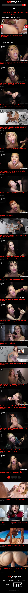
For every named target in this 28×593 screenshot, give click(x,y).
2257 (23, 580)
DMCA (18, 580)
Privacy (11, 580)
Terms (4, 580)
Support (8, 584)
